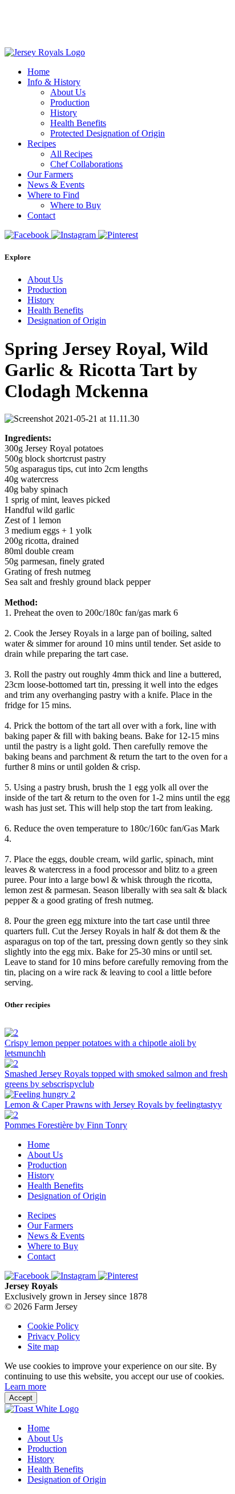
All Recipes (71, 154)
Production (70, 102)
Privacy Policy (53, 1336)
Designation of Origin (66, 320)
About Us (68, 92)
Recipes (41, 143)
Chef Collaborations (86, 164)
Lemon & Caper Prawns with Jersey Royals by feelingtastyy (113, 1104)
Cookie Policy (53, 1326)
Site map (43, 1346)
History (63, 113)
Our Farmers (50, 174)
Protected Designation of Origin (107, 133)
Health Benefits (78, 123)
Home (38, 71)
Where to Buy (75, 205)
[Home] (45, 52)
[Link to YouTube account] (118, 235)
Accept (21, 1398)
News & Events (55, 184)
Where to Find (53, 195)
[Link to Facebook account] (28, 235)
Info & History (53, 82)
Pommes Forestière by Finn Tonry (66, 1125)
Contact (41, 215)
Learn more (25, 1386)
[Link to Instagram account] (74, 235)
